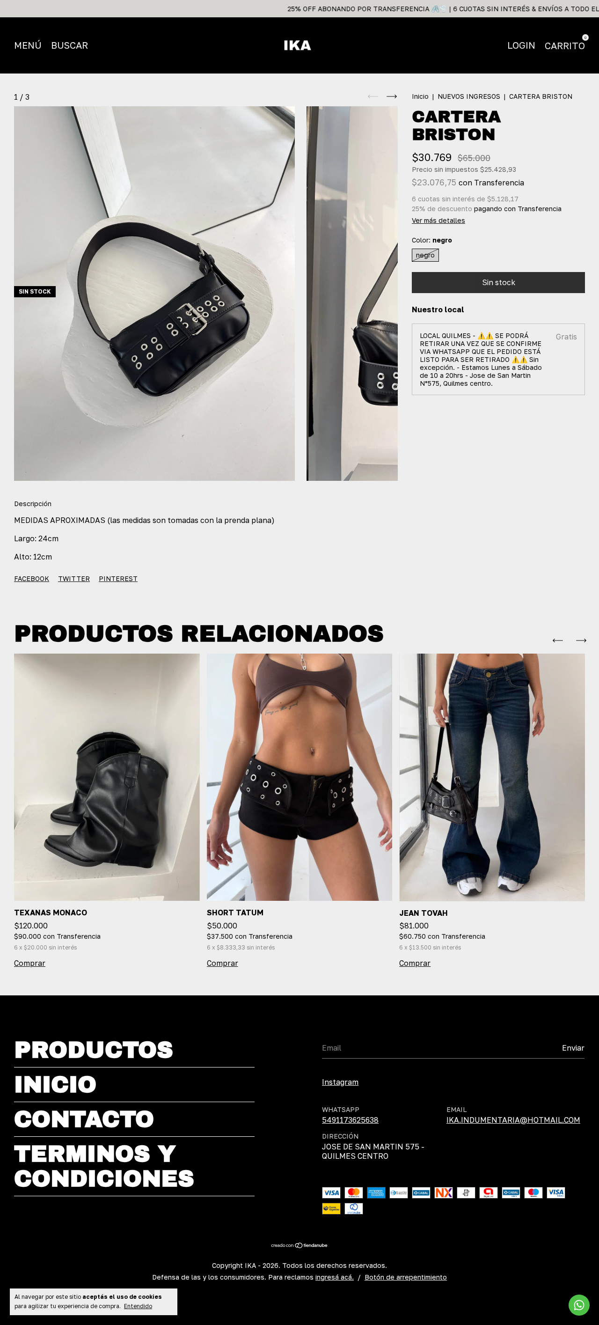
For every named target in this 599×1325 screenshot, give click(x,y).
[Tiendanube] (299, 1246)
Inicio (420, 96)
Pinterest (118, 578)
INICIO (55, 1084)
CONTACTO (84, 1119)
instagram (340, 1082)
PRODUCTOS (93, 1050)
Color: (432, 240)
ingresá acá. (334, 1277)
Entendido (138, 1306)
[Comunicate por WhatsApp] (579, 1305)
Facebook (31, 578)
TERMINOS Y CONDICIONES (104, 1166)
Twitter (74, 578)
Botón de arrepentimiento (406, 1277)
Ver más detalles (438, 220)
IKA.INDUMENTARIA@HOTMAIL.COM (513, 1120)
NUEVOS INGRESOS (469, 96)
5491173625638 (350, 1120)
